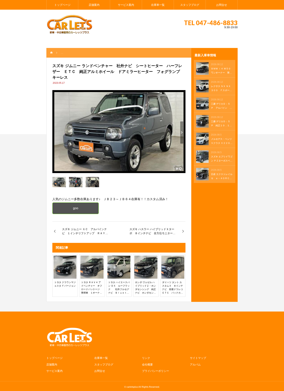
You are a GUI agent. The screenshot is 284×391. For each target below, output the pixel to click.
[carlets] (69, 24)
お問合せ (221, 4)
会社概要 (147, 364)
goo (75, 208)
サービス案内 (126, 4)
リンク (146, 357)
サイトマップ (198, 357)
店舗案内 (94, 4)
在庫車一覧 (158, 4)
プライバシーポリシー (155, 370)
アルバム (195, 364)
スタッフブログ (189, 4)
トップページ (62, 4)
